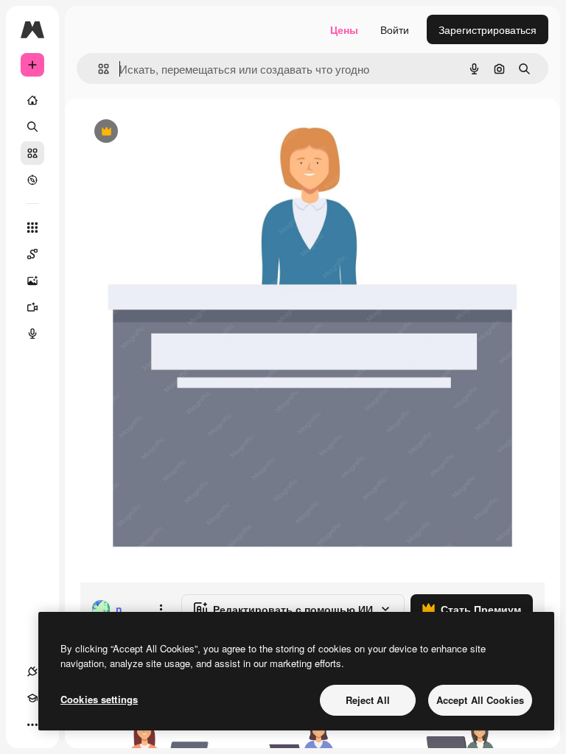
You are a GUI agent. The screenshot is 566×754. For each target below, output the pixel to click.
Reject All (368, 700)
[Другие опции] (160, 609)
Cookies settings (99, 699)
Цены (344, 29)
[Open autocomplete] (97, 68)
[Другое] (32, 724)
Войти (394, 29)
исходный (178, 132)
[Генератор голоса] (32, 333)
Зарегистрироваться (488, 29)
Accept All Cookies (480, 700)
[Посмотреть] (32, 179)
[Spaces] (32, 254)
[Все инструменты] (32, 227)
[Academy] (32, 698)
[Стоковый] (32, 153)
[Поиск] (32, 126)
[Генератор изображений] (32, 280)
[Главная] (32, 100)
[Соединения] (32, 671)
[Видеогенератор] (32, 307)
